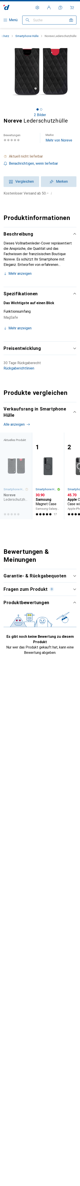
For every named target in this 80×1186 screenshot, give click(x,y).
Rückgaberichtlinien (19, 368)
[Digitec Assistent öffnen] (60, 7)
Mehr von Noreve (59, 137)
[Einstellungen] (37, 7)
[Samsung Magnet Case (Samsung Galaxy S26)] (48, 476)
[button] (40, 156)
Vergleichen (24, 181)
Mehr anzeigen (20, 273)
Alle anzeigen (14, 424)
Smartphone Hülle (26, 36)
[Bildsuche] (71, 20)
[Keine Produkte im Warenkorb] (72, 7)
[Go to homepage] (7, 7)
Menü (13, 20)
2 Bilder (40, 115)
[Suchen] (27, 20)
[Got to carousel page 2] (41, 109)
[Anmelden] (48, 7)
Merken (62, 181)
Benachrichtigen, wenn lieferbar (33, 163)
